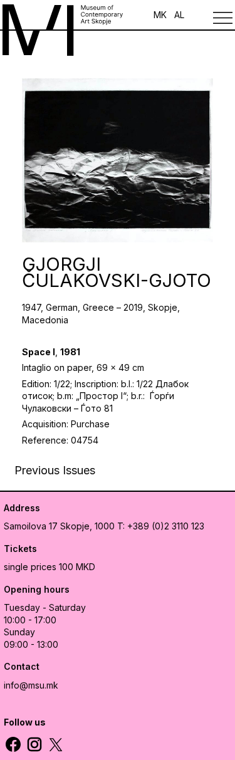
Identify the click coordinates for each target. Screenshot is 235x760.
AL (179, 14)
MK (160, 14)
